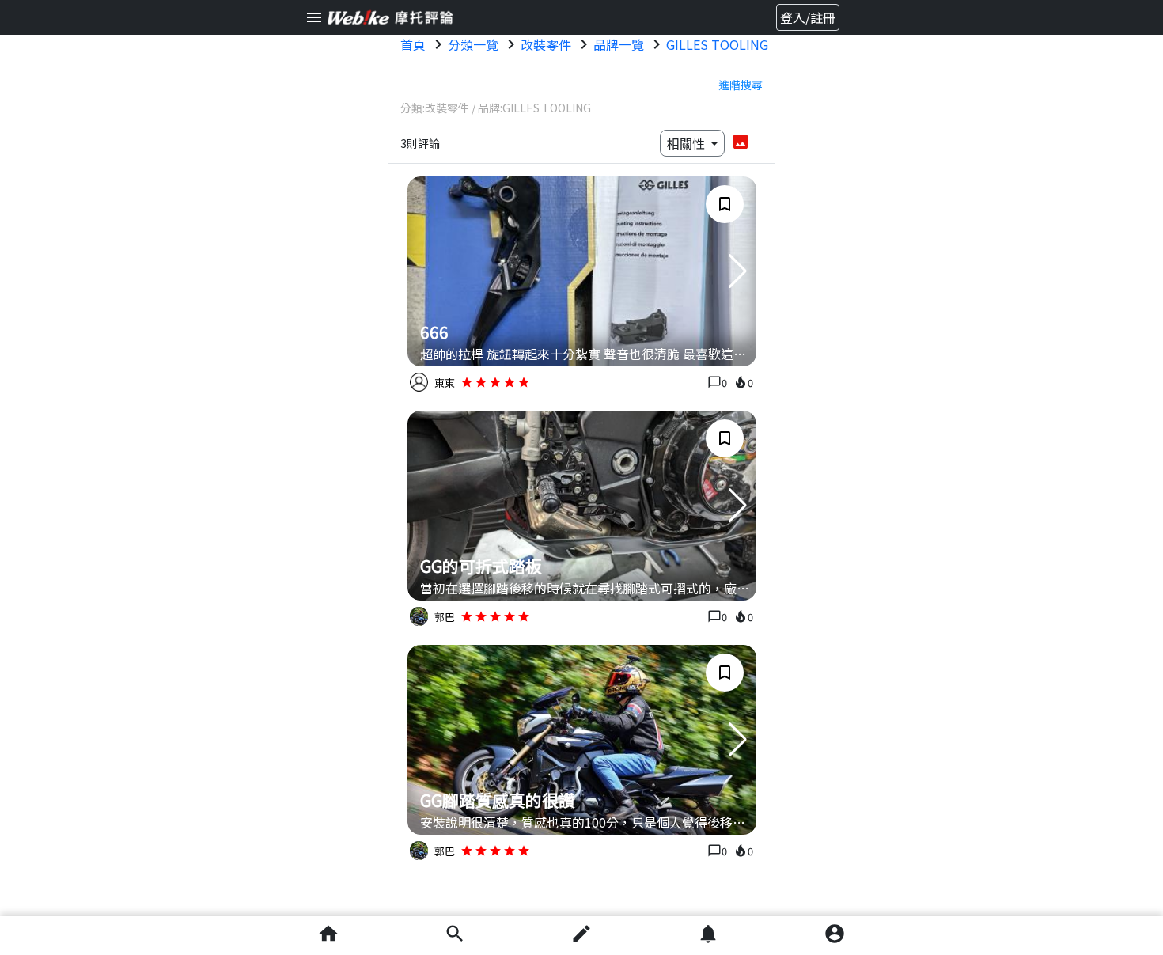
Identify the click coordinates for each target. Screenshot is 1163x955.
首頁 (413, 44)
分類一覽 (473, 44)
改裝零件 (546, 44)
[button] (737, 271)
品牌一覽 (618, 44)
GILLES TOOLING (717, 44)
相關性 (687, 143)
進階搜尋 (740, 85)
